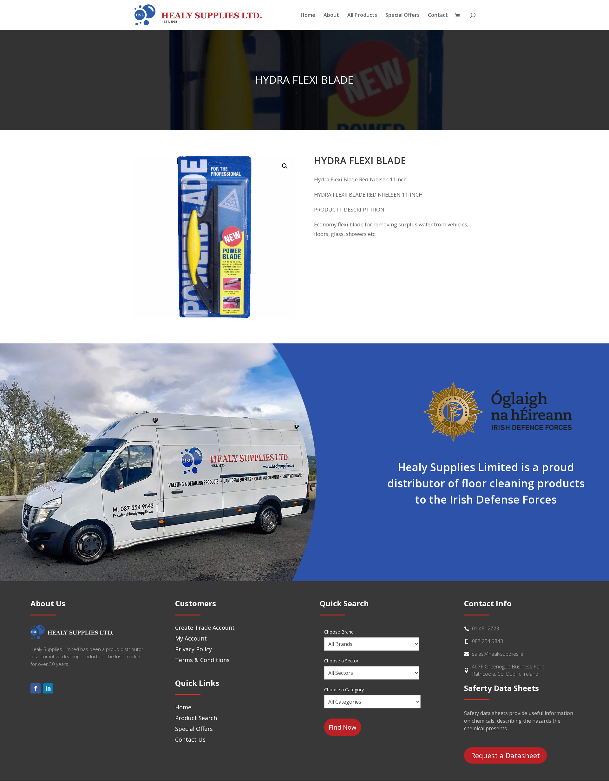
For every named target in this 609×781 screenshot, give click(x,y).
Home (308, 15)
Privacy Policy (193, 649)
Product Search (196, 718)
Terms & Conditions (202, 660)
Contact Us (190, 739)
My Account (191, 638)
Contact (438, 15)
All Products (362, 15)
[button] (285, 166)
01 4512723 (485, 628)
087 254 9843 (487, 641)
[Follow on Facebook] (35, 688)
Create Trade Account (205, 627)
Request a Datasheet (505, 755)
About (331, 15)
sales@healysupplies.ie (497, 653)
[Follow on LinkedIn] (48, 688)
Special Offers (402, 15)
